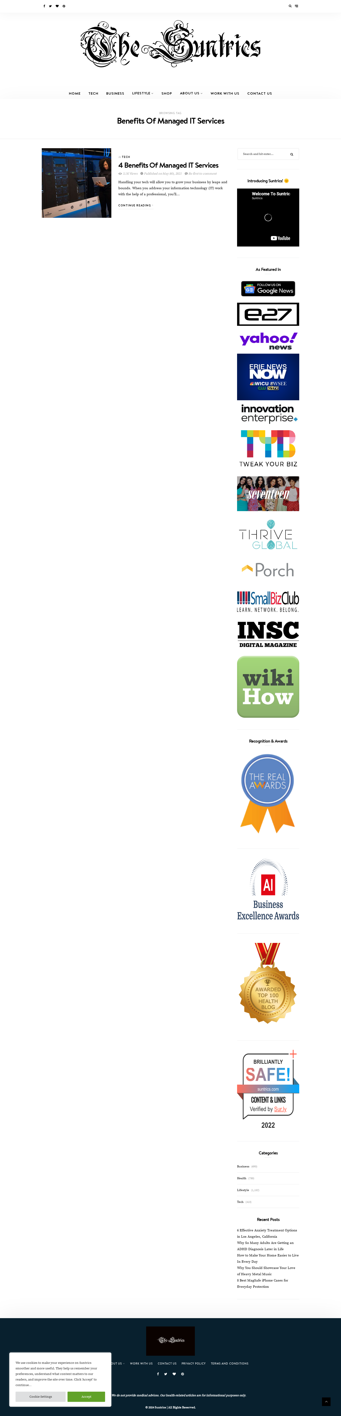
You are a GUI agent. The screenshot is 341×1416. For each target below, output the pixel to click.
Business (115, 93)
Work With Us (225, 93)
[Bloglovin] (57, 6)
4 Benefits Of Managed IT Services (168, 165)
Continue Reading (135, 205)
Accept (86, 1397)
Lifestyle (141, 93)
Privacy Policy (194, 1363)
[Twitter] (50, 6)
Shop (166, 93)
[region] (60, 1379)
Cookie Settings (40, 1397)
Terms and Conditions (229, 1363)
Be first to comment (202, 174)
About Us (189, 93)
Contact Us (259, 93)
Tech (93, 93)
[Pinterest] (64, 6)
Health (241, 1178)
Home (74, 93)
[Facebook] (44, 6)
